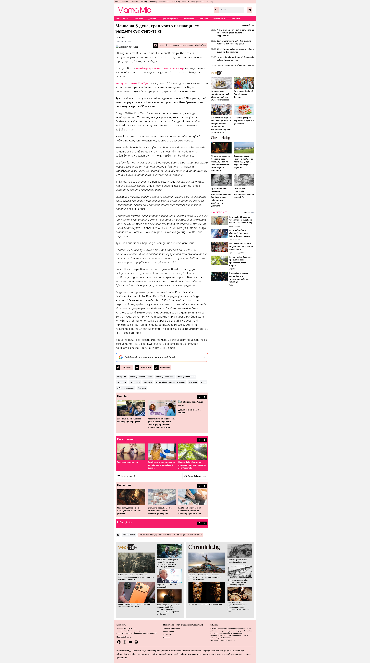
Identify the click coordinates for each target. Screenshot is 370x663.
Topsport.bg (163, 2)
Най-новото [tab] (248, 25)
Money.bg (153, 2)
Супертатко (219, 19)
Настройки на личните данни (222, 640)
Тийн (231, 285)
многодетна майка (186, 376)
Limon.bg (209, 2)
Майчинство (122, 19)
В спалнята (189, 19)
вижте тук (226, 638)
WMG (117, 2)
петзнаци (121, 382)
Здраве (232, 269)
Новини (166, 637)
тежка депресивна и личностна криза (160, 68)
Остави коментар (197, 476)
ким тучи (193, 382)
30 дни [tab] (251, 212)
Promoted (235, 19)
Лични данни (168, 631)
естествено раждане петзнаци (170, 382)
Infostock (185, 2)
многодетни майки (164, 376)
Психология (234, 239)
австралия (121, 376)
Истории (204, 19)
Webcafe (125, 2)
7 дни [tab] (244, 212)
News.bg (143, 2)
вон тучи (142, 388)
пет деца (148, 382)
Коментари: (128, 476)
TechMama (138, 19)
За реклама (167, 634)
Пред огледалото (170, 19)
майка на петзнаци (125, 388)
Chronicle (134, 2)
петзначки (135, 382)
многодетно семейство (141, 376)
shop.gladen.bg (197, 2)
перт (203, 382)
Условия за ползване (171, 629)
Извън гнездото (236, 252)
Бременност (234, 226)
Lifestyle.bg (175, 2)
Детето (152, 19)
